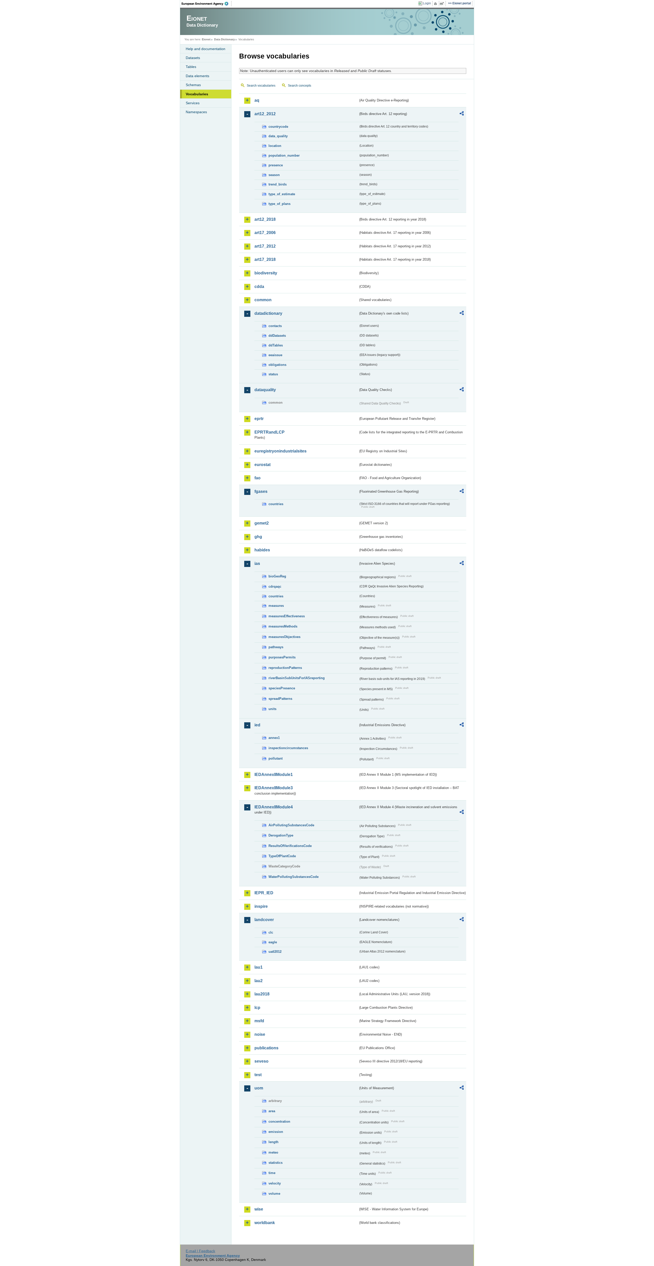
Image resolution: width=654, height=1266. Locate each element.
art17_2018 (265, 259)
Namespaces (196, 112)
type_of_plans (279, 204)
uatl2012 (275, 952)
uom (258, 1088)
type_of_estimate (281, 194)
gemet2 (261, 523)
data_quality (278, 136)
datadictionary (268, 313)
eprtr (259, 418)
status (273, 374)
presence (275, 165)
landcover (264, 919)
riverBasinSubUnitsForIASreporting (296, 678)
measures (276, 606)
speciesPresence (281, 688)
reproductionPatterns (285, 668)
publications (266, 1048)
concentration (279, 1121)
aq (256, 100)
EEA (207, 3)
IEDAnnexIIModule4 (273, 807)
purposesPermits (282, 657)
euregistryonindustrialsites (280, 451)
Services (193, 103)
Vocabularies (197, 94)
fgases (260, 491)
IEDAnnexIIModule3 (273, 788)
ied (257, 725)
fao (257, 478)
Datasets (193, 58)
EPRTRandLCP (269, 432)
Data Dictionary (224, 39)
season (274, 175)
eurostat (262, 464)
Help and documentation (205, 49)
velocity (274, 1183)
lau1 (258, 967)
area (271, 1111)
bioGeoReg (277, 576)
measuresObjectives (284, 637)
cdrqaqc (274, 586)
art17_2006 (265, 232)
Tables (191, 67)
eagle (272, 942)
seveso (261, 1061)
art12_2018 (265, 219)
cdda (259, 286)
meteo (273, 1152)
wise (258, 1209)
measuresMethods (282, 626)
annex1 (274, 738)
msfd (259, 1021)
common (263, 300)
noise (259, 1034)
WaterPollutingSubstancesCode (293, 877)
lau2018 (262, 994)
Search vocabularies (261, 85)
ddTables (275, 345)
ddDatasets (277, 336)
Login (427, 3)
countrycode (278, 127)
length (273, 1142)
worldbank (264, 1223)
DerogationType (280, 835)
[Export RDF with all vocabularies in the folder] (462, 114)
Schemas (193, 85)
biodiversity (265, 273)
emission (275, 1132)
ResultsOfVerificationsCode (290, 846)
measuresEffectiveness (286, 616)
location (274, 146)
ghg (258, 537)
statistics (275, 1163)
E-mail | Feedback (200, 1251)
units (272, 709)
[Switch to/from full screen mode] (443, 3)
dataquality (265, 390)
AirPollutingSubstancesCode (291, 825)
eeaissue (275, 355)
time (271, 1173)
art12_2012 (265, 114)
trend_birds (277, 184)
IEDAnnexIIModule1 (273, 774)
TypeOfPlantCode (282, 856)
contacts (275, 326)
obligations (277, 365)
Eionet (206, 39)
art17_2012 (265, 246)
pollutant (275, 758)
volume (274, 1193)
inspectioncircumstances (288, 748)
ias (257, 563)
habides (262, 550)
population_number (284, 155)
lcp (257, 1007)
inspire (261, 906)
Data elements (197, 76)
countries (275, 504)
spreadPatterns (280, 699)
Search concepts (299, 85)
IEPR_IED (263, 893)
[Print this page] (436, 3)
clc (270, 932)
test (258, 1075)
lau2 (258, 981)
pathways (275, 647)
